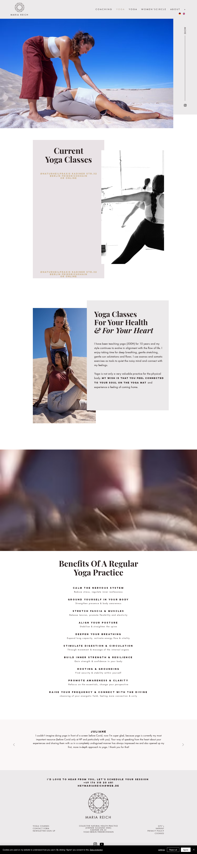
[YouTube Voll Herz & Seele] (101, 844)
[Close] (193, 850)
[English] (184, 13)
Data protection (96, 849)
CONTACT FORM (41, 828)
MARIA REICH (19, 15)
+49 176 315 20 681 (99, 782)
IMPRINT (160, 828)
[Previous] (14, 744)
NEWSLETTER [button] (39, 831)
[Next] (183, 744)
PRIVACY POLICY (156, 831)
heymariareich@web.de (98, 785)
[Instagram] (185, 105)
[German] (180, 13)
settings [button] (161, 849)
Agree (185, 849)
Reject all (173, 849)
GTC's (161, 826)
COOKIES (159, 833)
